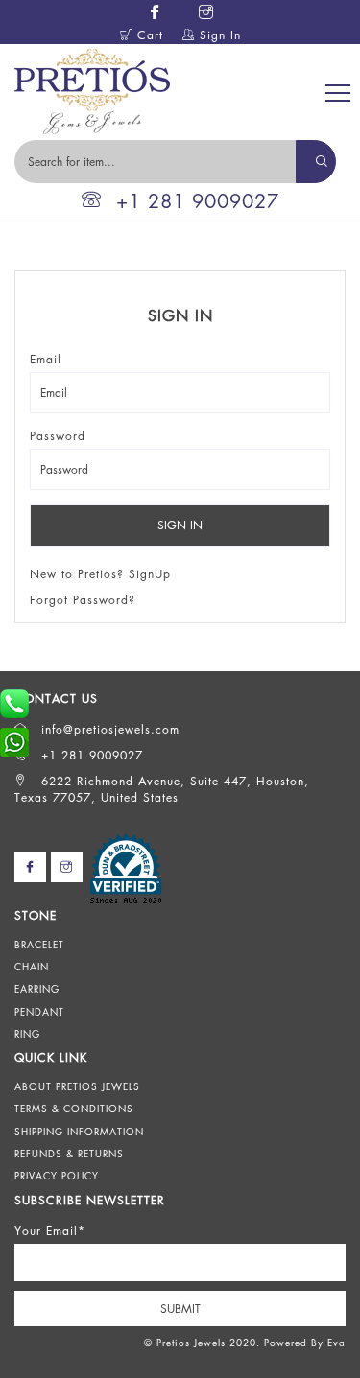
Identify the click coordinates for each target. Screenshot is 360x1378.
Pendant (39, 1011)
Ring (27, 1033)
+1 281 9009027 (197, 201)
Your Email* (49, 1231)
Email (45, 359)
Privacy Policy (56, 1175)
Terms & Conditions (73, 1108)
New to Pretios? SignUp (100, 574)
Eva (336, 1342)
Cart (147, 35)
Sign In (218, 35)
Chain (31, 966)
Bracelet (39, 944)
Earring (37, 988)
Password (57, 436)
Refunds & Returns (69, 1153)
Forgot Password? (82, 600)
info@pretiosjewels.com (108, 729)
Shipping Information (79, 1131)
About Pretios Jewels (77, 1086)
